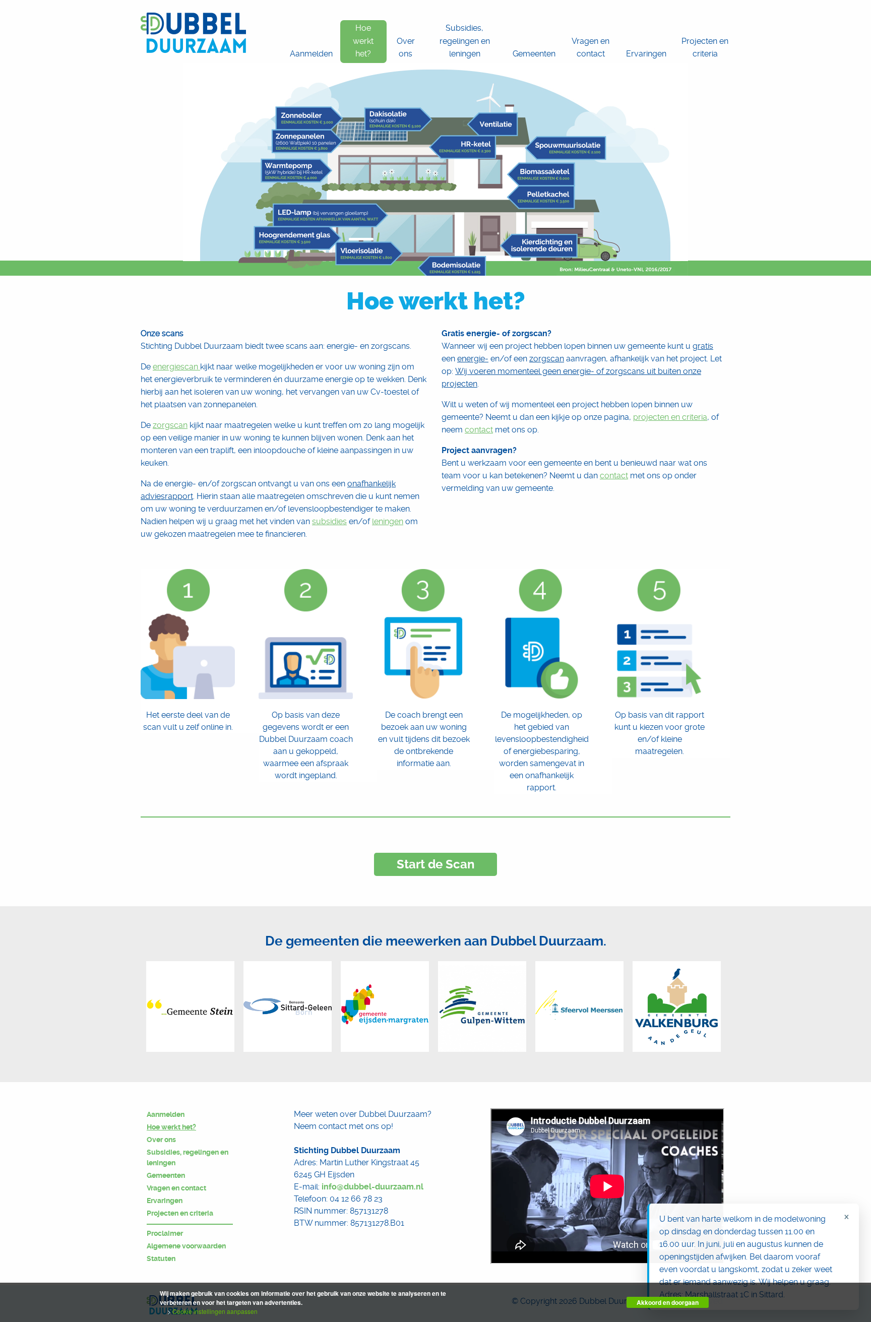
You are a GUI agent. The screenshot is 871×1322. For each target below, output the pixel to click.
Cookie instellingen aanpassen (215, 1311)
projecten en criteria (670, 417)
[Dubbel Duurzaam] (193, 33)
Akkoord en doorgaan (668, 1302)
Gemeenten (166, 1175)
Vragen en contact (176, 1188)
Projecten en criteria (180, 1213)
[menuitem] (311, 41)
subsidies (329, 521)
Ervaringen (164, 1201)
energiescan (176, 366)
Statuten (161, 1258)
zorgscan (170, 425)
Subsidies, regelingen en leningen (187, 1157)
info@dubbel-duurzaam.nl (372, 1186)
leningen (387, 521)
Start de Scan (435, 864)
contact (479, 429)
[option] (190, 1006)
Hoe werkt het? (171, 1127)
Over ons (161, 1140)
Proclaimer (165, 1233)
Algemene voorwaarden (186, 1246)
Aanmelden (165, 1114)
